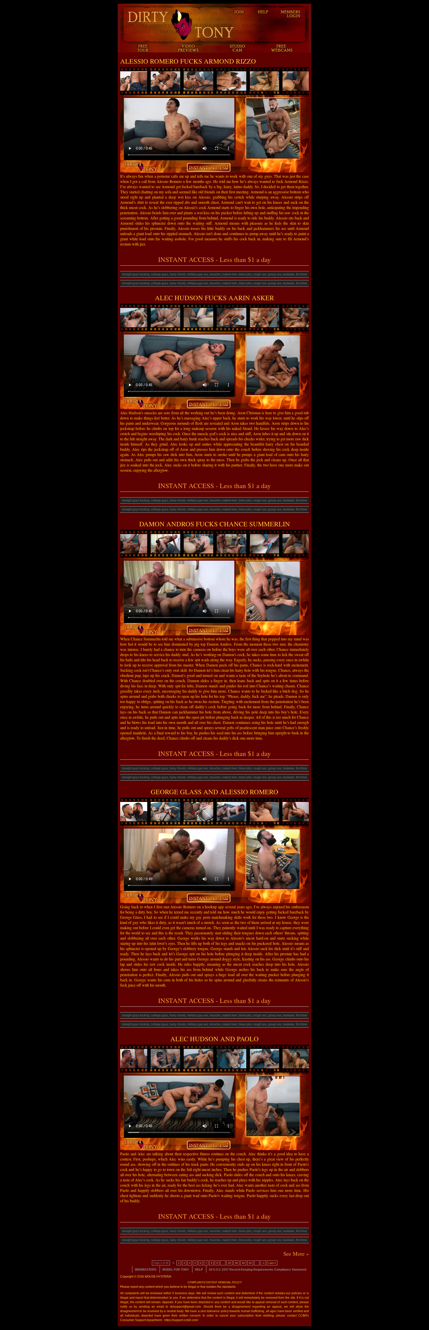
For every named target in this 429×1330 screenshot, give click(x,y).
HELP (199, 1269)
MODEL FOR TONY (175, 1269)
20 (229, 1262)
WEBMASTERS (145, 1269)
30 (236, 1262)
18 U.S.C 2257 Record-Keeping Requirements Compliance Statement (257, 1269)
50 (250, 1262)
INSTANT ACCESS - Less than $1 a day (214, 259)
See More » (296, 1253)
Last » (272, 1262)
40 (243, 1262)
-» (263, 1262)
